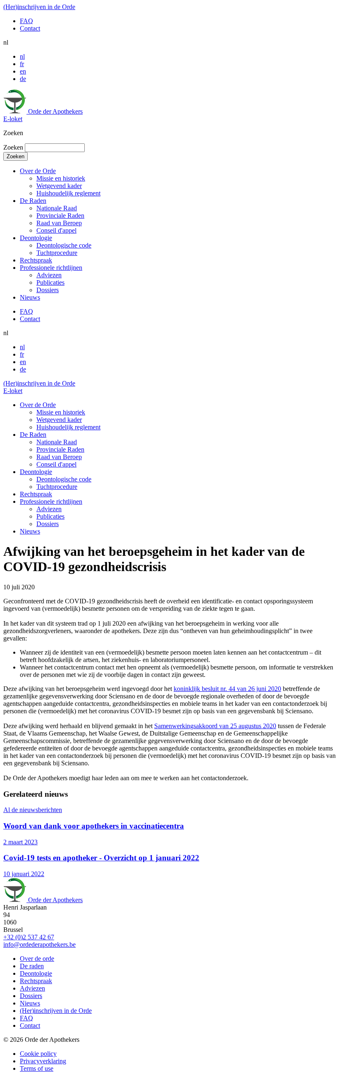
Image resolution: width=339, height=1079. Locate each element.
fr (22, 63)
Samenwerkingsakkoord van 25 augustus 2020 (215, 725)
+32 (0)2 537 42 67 (28, 937)
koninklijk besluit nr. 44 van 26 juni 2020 (227, 688)
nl (22, 56)
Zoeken (13, 147)
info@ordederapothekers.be (39, 944)
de (23, 78)
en (23, 71)
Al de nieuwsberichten (32, 809)
